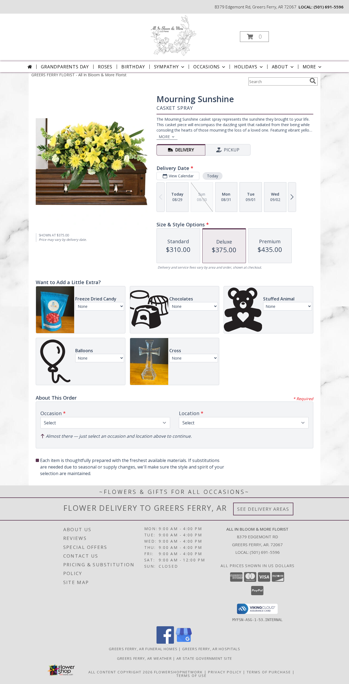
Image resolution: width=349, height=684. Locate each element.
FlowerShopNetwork (178, 672)
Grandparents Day (65, 67)
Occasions (206, 67)
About (280, 67)
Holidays (245, 67)
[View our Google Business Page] (183, 642)
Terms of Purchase (269, 672)
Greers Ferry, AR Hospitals (211, 648)
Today (212, 175)
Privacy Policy (225, 672)
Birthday (133, 67)
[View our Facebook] (165, 642)
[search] (312, 81)
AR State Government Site (204, 658)
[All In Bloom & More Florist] (174, 35)
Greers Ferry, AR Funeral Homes (143, 648)
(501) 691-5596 (329, 7)
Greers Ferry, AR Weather (144, 658)
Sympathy (166, 67)
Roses (105, 67)
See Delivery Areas (263, 509)
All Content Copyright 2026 (120, 672)
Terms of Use (191, 675)
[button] (254, 36)
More (309, 67)
